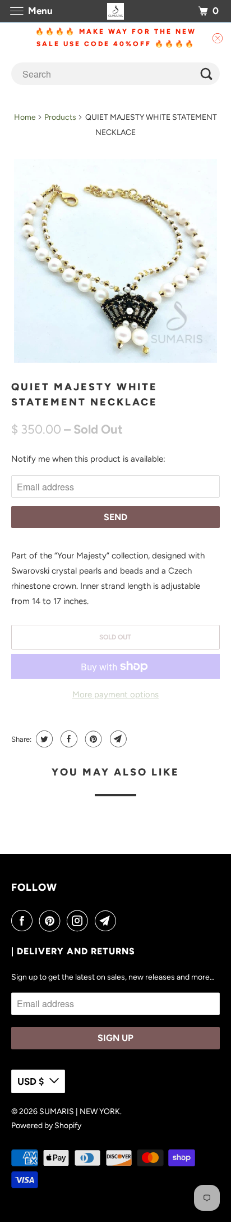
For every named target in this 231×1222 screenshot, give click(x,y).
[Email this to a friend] (117, 739)
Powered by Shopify (46, 1125)
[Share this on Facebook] (67, 739)
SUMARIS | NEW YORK (79, 1111)
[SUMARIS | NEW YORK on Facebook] (24, 920)
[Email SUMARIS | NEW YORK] (108, 920)
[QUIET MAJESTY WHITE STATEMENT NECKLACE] (115, 260)
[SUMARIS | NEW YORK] (115, 11)
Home (25, 117)
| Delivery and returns (73, 951)
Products (60, 117)
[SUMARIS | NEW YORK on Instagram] (80, 920)
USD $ (30, 1081)
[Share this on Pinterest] (92, 739)
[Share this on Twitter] (43, 739)
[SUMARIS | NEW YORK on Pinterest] (52, 920)
